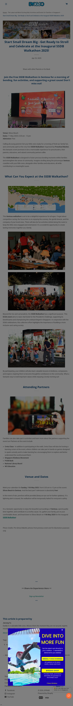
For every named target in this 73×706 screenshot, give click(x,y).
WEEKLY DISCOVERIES (52, 659)
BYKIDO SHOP (52, 670)
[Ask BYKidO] (68, 695)
